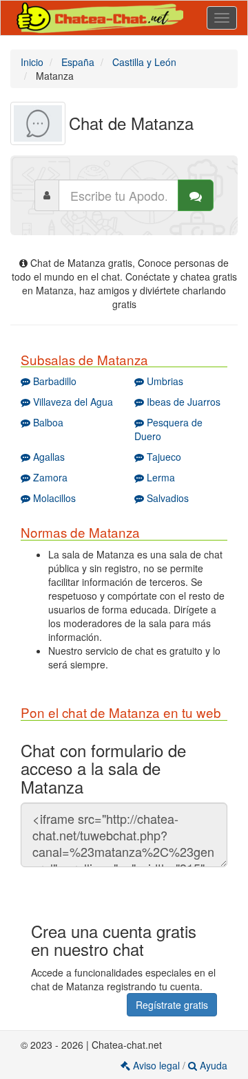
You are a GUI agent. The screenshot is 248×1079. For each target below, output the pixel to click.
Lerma (159, 477)
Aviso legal (156, 1065)
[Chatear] (196, 195)
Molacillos (53, 498)
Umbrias (163, 381)
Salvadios (166, 498)
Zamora (49, 477)
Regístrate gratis (172, 1005)
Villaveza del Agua (71, 401)
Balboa (46, 422)
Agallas (47, 457)
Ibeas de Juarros (182, 401)
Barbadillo (53, 381)
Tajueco (162, 457)
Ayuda (212, 1065)
